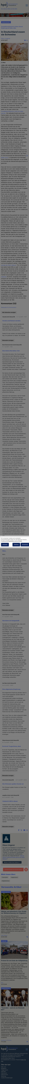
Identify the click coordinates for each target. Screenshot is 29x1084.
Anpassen (5, 544)
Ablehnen (16, 544)
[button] (27, 6)
